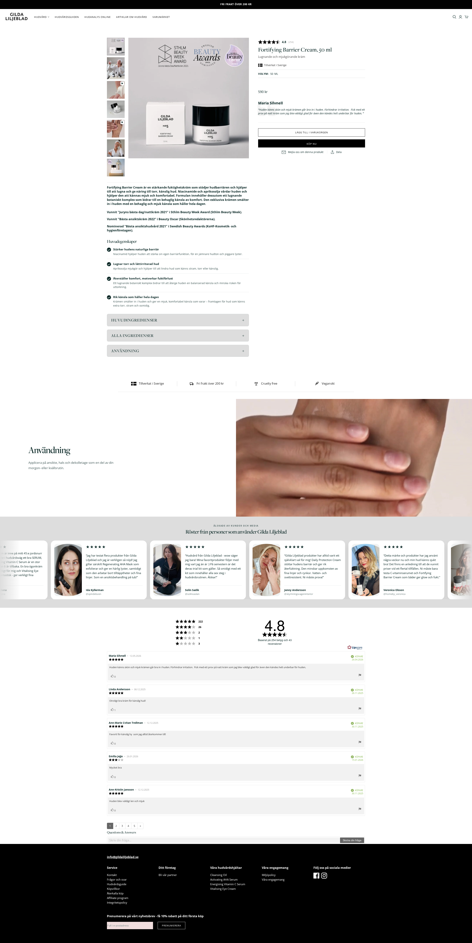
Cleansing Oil (218, 875)
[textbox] (223, 840)
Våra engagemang (273, 879)
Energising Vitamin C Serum (227, 884)
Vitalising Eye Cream (223, 889)
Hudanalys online (97, 17)
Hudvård (40, 17)
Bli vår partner (168, 875)
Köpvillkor (113, 889)
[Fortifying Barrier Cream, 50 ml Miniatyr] (116, 68)
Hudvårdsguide (116, 884)
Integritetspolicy (117, 902)
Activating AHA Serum (224, 879)
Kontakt (112, 875)
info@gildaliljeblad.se (122, 857)
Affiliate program (117, 898)
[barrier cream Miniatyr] (116, 46)
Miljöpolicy (269, 875)
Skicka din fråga (352, 840)
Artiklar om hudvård (131, 17)
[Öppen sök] (454, 17)
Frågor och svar (117, 879)
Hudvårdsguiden (67, 17)
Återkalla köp (115, 893)
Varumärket (161, 17)
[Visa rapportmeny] (359, 676)
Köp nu (312, 144)
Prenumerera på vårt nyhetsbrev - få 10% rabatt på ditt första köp (155, 916)
